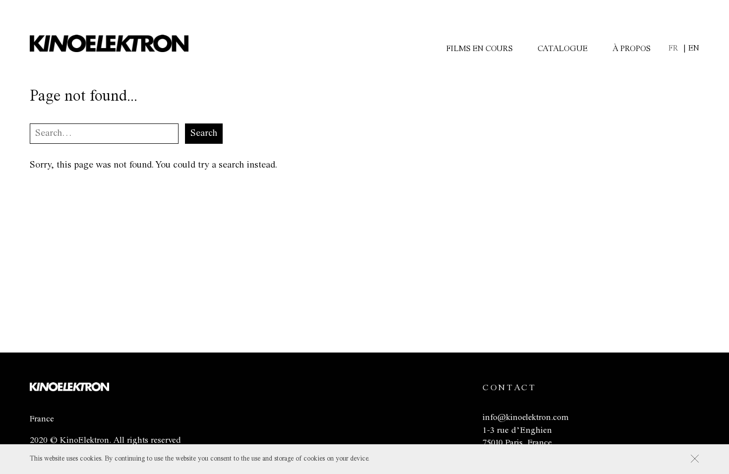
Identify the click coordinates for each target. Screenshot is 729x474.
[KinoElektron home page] (69, 388)
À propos (631, 49)
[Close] (694, 458)
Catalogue (563, 49)
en (693, 48)
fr (673, 48)
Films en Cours (479, 49)
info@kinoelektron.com (525, 417)
